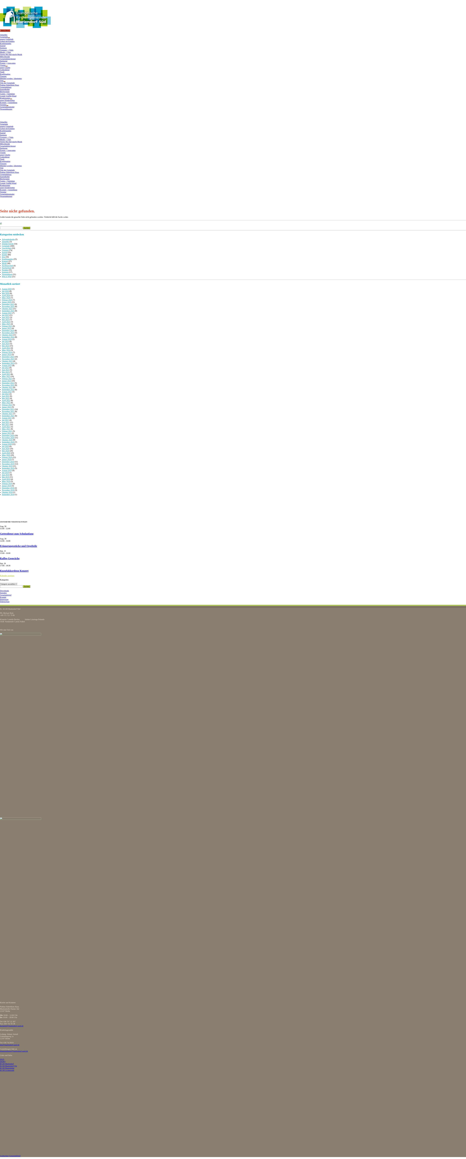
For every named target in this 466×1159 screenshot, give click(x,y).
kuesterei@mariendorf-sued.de (11, 1026)
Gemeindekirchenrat (8, 59)
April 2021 (6, 427)
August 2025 (7, 313)
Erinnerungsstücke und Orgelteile (18, 546)
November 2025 (8, 306)
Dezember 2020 (8, 435)
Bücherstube (5, 92)
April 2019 (6, 479)
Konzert (5, 261)
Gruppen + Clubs (6, 50)
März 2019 (6, 481)
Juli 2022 (5, 394)
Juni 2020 (5, 449)
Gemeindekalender (7, 107)
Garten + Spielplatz (7, 94)
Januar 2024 (6, 355)
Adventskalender (8, 239)
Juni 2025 (5, 317)
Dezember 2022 (8, 383)
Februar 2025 (7, 326)
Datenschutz (4, 602)
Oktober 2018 (7, 492)
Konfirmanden (5, 44)
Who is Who (7, 277)
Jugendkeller (5, 89)
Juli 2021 (5, 420)
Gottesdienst (4, 70)
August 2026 (7, 289)
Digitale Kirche (8, 244)
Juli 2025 (5, 315)
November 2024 (8, 333)
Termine (3, 105)
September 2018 (8, 494)
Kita (3, 257)
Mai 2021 (5, 425)
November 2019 (8, 464)
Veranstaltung (7, 274)
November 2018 (8, 490)
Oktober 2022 (7, 387)
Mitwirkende (5, 57)
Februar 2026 (7, 300)
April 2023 (6, 374)
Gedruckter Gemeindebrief (10, 1156)
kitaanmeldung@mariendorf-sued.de (14, 1051)
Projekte (5, 270)
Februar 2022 (7, 405)
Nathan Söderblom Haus (9, 85)
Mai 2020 (5, 451)
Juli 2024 (5, 341)
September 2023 (8, 363)
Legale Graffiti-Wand (8, 96)
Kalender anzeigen (7, 576)
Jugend (2, 46)
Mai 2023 (5, 372)
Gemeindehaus (5, 87)
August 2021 (7, 418)
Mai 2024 (5, 346)
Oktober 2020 (7, 440)
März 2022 (6, 403)
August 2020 (7, 444)
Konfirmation (5, 74)
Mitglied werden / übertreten (11, 79)
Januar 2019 (6, 486)
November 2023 (8, 359)
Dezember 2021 (8, 409)
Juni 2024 (5, 344)
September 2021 (8, 416)
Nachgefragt (6, 268)
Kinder (4, 255)
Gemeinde (4, 37)
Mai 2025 (5, 320)
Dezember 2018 (8, 488)
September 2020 (8, 442)
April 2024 (6, 348)
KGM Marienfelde (7, 1068)
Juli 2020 (5, 446)
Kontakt (3, 597)
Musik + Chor (5, 52)
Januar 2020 (6, 459)
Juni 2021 (5, 422)
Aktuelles (3, 35)
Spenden (3, 593)
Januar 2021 (6, 433)
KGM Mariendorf (7, 1064)
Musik (4, 263)
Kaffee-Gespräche (10, 558)
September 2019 (8, 468)
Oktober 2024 (7, 335)
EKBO (2, 1062)
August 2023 (7, 365)
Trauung (3, 76)
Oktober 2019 (7, 466)
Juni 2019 (5, 475)
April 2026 (6, 295)
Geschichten (6, 248)
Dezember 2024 (8, 330)
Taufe (2, 72)
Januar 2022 (6, 407)
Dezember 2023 (8, 357)
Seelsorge (3, 61)
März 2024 (6, 350)
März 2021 (6, 429)
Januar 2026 (6, 302)
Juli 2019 (5, 473)
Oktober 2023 (7, 361)
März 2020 (6, 455)
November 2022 (8, 385)
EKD (2, 1059)
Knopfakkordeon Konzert (14, 570)
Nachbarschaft (7, 266)
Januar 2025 (6, 328)
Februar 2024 (7, 352)
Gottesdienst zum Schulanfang (16, 533)
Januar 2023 (6, 381)
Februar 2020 (7, 457)
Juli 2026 (5, 291)
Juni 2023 (5, 370)
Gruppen (5, 250)
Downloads (4, 591)
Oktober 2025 (7, 309)
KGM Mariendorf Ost (8, 1066)
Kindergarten (5, 98)
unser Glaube (5, 68)
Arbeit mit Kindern (7, 41)
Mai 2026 (5, 293)
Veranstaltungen (6, 109)
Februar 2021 (7, 431)
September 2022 (8, 390)
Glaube (3, 65)
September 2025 (8, 311)
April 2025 (6, 322)
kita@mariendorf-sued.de (9, 1045)
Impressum (4, 599)
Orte (1, 81)
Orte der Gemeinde (7, 83)
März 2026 (6, 298)
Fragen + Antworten (8, 63)
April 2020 (6, 453)
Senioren (3, 48)
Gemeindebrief (5, 595)
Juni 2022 (5, 396)
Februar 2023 (7, 379)
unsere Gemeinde (6, 39)
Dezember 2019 (8, 462)
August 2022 (7, 392)
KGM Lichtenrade (7, 1070)
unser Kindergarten (7, 100)
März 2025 (6, 324)
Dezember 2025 (8, 304)
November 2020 (8, 438)
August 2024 (7, 339)
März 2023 (6, 376)
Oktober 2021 (7, 414)
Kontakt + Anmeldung (8, 103)
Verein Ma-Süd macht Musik (11, 54)
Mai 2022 (5, 398)
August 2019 (7, 470)
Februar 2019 (7, 484)
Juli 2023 (5, 368)
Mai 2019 (5, 477)
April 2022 (6, 400)
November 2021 (8, 411)
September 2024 (8, 337)
